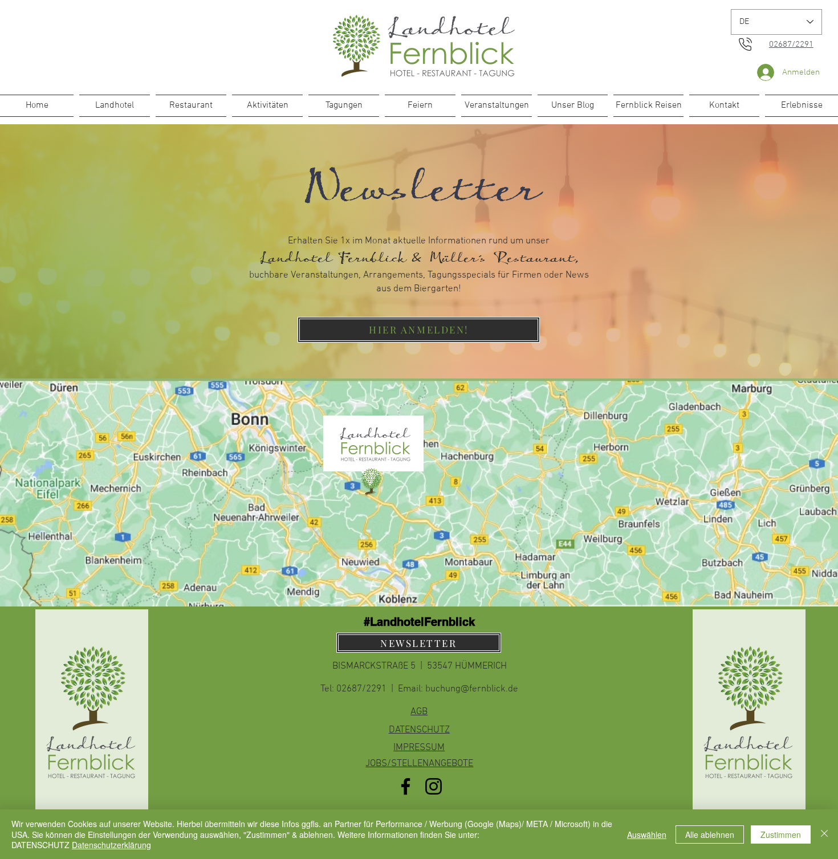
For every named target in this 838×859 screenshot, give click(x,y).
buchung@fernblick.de (471, 689)
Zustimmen (780, 834)
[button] (419, 330)
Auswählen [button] (646, 834)
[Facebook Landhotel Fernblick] (405, 786)
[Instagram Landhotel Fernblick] (433, 786)
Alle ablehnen (709, 834)
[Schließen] (824, 834)
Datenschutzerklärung (111, 844)
